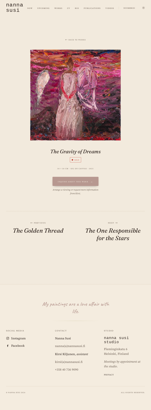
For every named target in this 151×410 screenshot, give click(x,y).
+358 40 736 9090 (66, 369)
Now (30, 8)
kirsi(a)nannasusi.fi (69, 362)
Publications (92, 8)
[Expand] (75, 95)
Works (58, 8)
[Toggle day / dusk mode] (143, 8)
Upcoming (43, 8)
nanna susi (14, 8)
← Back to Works (75, 39)
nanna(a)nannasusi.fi (70, 346)
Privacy (109, 374)
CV (68, 8)
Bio (77, 8)
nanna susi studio (116, 340)
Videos (109, 8)
